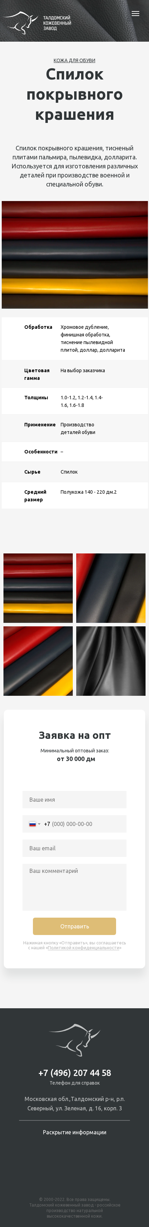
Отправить (74, 926)
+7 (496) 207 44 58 (74, 1073)
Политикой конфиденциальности (83, 947)
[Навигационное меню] (135, 13)
